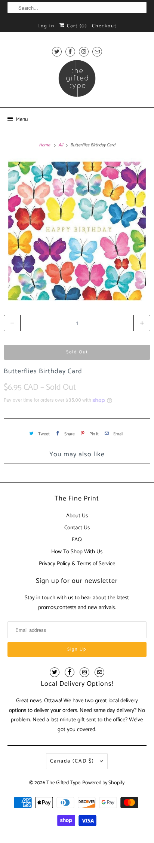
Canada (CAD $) (73, 761)
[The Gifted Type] (76, 81)
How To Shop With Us (76, 551)
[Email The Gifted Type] (97, 51)
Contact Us (77, 527)
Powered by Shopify (103, 783)
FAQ (77, 539)
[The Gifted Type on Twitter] (57, 51)
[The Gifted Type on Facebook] (70, 51)
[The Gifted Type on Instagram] (84, 51)
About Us (77, 515)
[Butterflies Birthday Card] (77, 229)
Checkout (104, 26)
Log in (46, 26)
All (61, 145)
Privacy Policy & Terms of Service (77, 563)
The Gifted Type (63, 783)
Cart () (76, 26)
